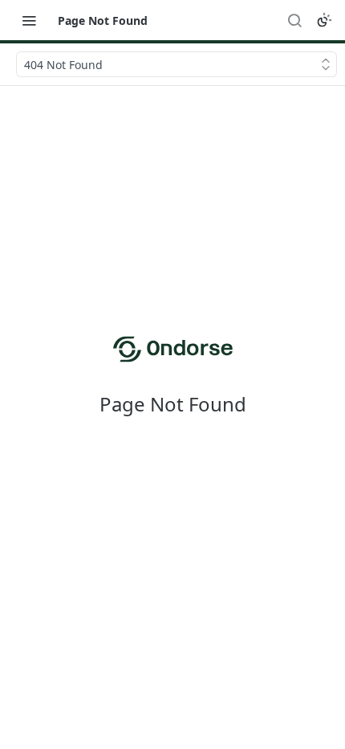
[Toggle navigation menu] (29, 20)
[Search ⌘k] (294, 20)
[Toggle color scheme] (324, 20)
